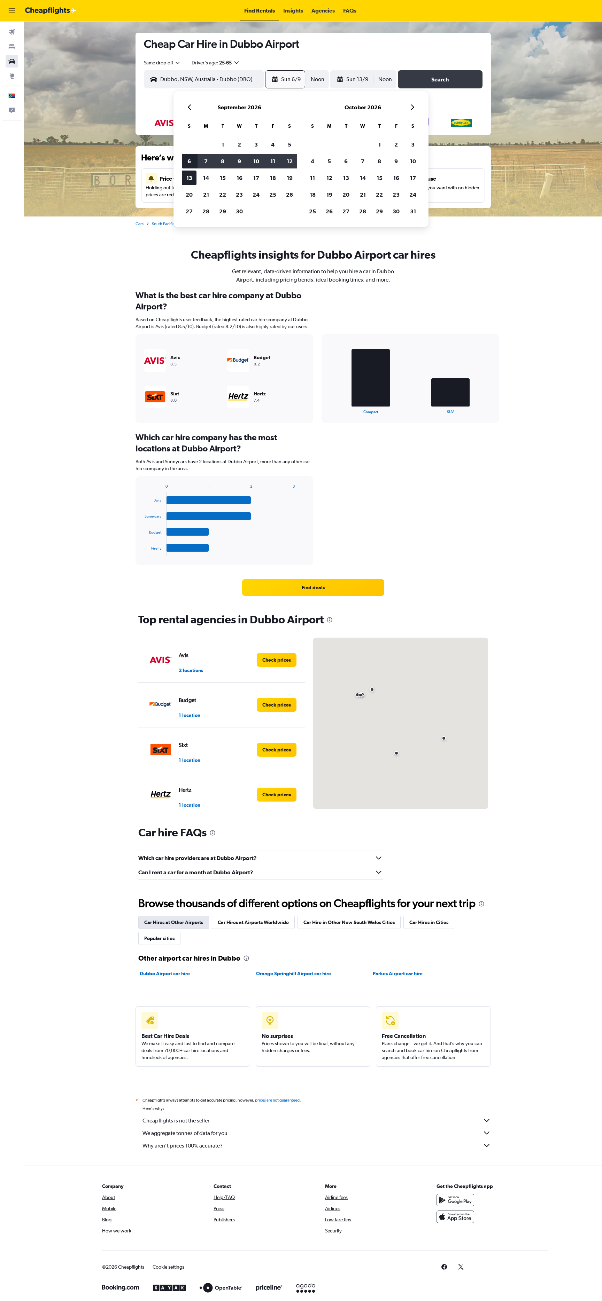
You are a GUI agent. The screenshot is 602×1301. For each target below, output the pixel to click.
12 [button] (290, 161)
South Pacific (163, 223)
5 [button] (289, 144)
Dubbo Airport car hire (165, 973)
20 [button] (189, 194)
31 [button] (413, 211)
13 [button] (189, 178)
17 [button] (256, 178)
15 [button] (223, 178)
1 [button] (223, 144)
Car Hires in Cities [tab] (428, 922)
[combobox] (162, 62)
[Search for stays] (12, 47)
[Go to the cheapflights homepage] (51, 10)
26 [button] (289, 194)
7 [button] (206, 161)
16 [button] (239, 178)
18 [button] (273, 178)
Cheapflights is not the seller (175, 1120)
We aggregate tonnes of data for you (184, 1133)
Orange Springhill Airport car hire (293, 973)
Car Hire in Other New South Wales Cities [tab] (349, 922)
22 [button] (222, 194)
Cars (140, 223)
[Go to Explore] (12, 76)
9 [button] (239, 161)
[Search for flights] (12, 32)
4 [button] (273, 144)
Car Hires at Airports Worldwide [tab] (253, 922)
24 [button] (256, 194)
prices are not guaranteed (277, 1100)
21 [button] (206, 194)
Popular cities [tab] (159, 938)
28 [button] (205, 211)
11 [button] (272, 161)
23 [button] (239, 194)
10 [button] (256, 161)
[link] (313, 587)
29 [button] (222, 211)
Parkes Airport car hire (398, 973)
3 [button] (256, 144)
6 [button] (189, 161)
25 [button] (272, 194)
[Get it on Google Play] (455, 1200)
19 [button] (290, 178)
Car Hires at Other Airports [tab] (173, 922)
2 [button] (239, 144)
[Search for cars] (12, 61)
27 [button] (189, 211)
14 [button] (206, 178)
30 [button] (239, 211)
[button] (12, 10)
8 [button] (222, 161)
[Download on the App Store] (455, 1217)
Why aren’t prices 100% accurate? (182, 1145)
